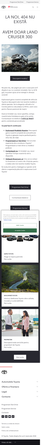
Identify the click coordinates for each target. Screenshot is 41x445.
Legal (4, 391)
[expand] (37, 7)
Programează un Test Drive (16, 140)
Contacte (6, 396)
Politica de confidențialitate (10, 430)
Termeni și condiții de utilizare (10, 423)
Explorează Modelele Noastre (17, 130)
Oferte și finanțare (10, 386)
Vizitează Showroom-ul (14, 159)
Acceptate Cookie (20, 230)
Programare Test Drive (16, 2)
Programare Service (32, 2)
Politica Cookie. (8, 220)
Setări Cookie (20, 225)
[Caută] (33, 7)
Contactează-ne (12, 151)
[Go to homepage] (4, 7)
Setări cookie (5, 427)
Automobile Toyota (11, 381)
